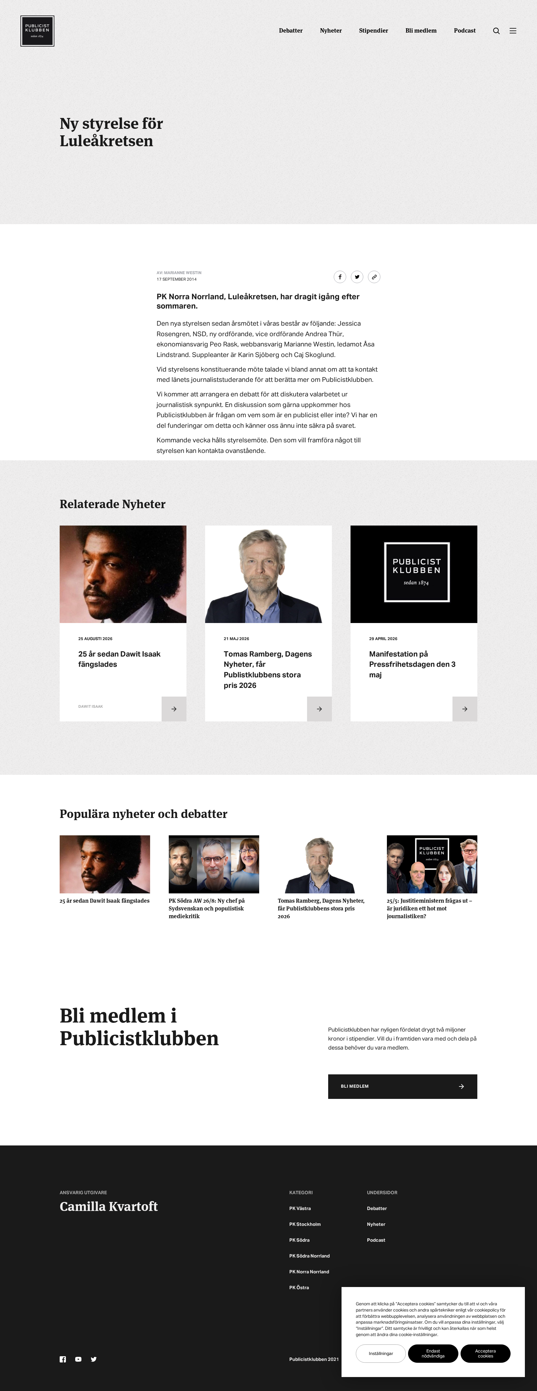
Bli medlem (421, 29)
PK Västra (300, 1208)
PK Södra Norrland (309, 1256)
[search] (496, 31)
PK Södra (299, 1240)
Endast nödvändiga (433, 1353)
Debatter (291, 29)
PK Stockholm (305, 1224)
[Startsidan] (37, 31)
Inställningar (381, 1354)
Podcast (465, 29)
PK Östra (299, 1287)
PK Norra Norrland (309, 1272)
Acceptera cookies (485, 1353)
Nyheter (331, 29)
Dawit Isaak (90, 707)
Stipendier (373, 29)
